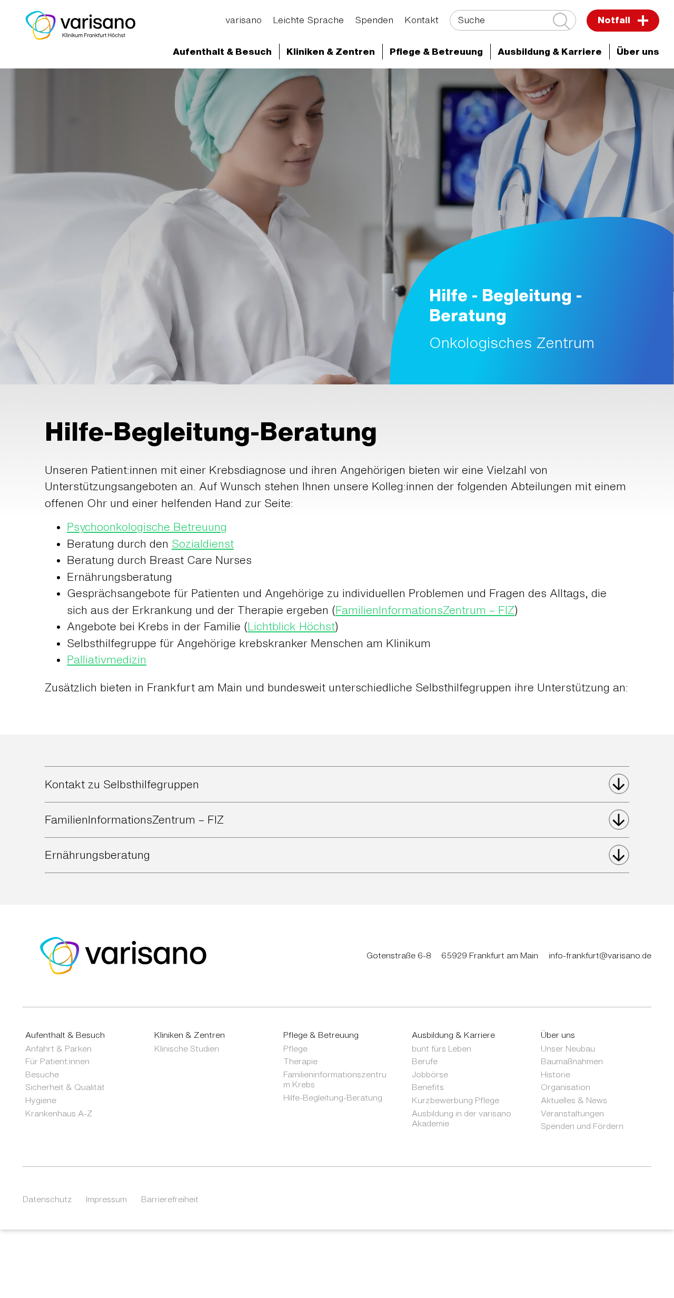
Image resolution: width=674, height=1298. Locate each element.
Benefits (428, 1087)
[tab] (337, 784)
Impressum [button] (106, 1199)
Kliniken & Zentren (487, 86)
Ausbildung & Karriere (453, 1035)
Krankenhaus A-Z (59, 1113)
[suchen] (561, 21)
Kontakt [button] (421, 19)
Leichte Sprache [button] (308, 19)
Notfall (615, 19)
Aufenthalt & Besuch (65, 1035)
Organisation (565, 1087)
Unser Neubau (568, 1048)
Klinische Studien (186, 1048)
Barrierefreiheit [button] (170, 1199)
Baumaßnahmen (572, 1061)
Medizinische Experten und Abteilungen (209, 86)
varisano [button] (243, 19)
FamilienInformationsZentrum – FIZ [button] (134, 819)
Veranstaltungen (572, 1113)
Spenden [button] (374, 19)
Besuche (42, 1074)
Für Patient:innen (57, 1061)
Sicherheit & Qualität (65, 1087)
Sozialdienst (203, 543)
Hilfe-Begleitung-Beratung (332, 1097)
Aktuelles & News (574, 1100)
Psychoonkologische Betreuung (147, 526)
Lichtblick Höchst (291, 626)
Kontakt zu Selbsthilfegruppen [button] (122, 784)
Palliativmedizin (106, 659)
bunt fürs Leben (441, 1048)
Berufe (425, 1061)
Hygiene (40, 1100)
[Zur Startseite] (80, 25)
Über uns (558, 1035)
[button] (222, 52)
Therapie (300, 1061)
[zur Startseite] (123, 954)
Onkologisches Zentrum (598, 86)
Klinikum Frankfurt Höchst (371, 86)
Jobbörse (430, 1074)
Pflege (295, 1048)
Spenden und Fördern (582, 1126)
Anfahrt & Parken (58, 1048)
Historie (555, 1074)
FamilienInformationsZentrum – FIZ (424, 610)
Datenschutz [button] (47, 1199)
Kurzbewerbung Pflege (455, 1100)
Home (91, 86)
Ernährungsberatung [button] (97, 854)
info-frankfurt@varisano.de (600, 955)
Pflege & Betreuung (321, 1035)
